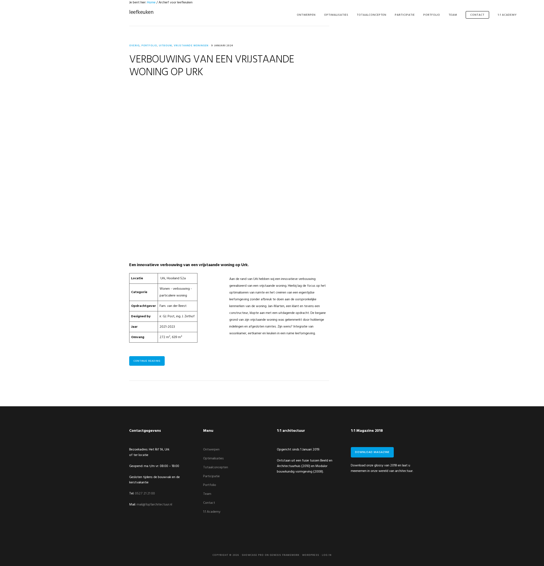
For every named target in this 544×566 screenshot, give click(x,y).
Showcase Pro (253, 555)
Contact (209, 503)
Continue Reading (146, 361)
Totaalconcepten (215, 467)
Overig (134, 46)
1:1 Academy (211, 512)
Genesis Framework (284, 555)
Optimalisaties (213, 458)
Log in (327, 555)
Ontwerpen (211, 449)
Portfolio (149, 46)
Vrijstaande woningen (191, 46)
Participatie (211, 476)
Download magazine (372, 452)
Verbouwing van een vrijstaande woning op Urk (211, 66)
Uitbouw (165, 46)
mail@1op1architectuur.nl (154, 504)
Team (207, 494)
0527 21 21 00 (145, 493)
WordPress (310, 555)
